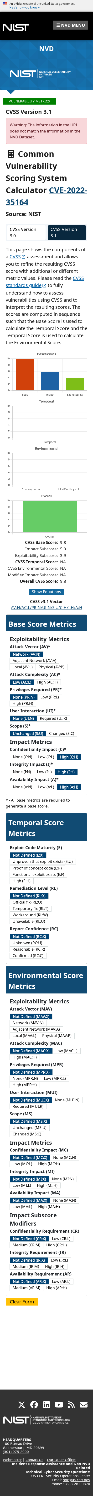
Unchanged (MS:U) (29, 1127)
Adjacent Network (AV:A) (34, 660)
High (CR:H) (56, 1245)
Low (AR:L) (61, 1281)
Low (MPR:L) (55, 1078)
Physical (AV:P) (51, 667)
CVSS (15, 256)
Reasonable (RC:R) (29, 949)
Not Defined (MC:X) (30, 1157)
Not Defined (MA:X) (30, 1200)
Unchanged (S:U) (28, 733)
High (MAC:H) (25, 1057)
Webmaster (12, 1459)
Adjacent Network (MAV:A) (36, 1029)
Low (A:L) (46, 787)
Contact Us (34, 1459)
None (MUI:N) (67, 1100)
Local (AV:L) (23, 667)
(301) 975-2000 (16, 1451)
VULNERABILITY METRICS (29, 101)
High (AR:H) (56, 1287)
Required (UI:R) (53, 718)
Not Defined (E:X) (28, 855)
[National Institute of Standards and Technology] (37, 1422)
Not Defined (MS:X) (30, 1121)
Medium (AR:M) (26, 1287)
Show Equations (46, 591)
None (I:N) (22, 771)
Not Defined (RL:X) (29, 895)
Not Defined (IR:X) (29, 1260)
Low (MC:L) (22, 1163)
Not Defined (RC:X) (29, 936)
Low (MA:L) (22, 1206)
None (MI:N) (63, 1179)
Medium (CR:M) (26, 1245)
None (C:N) (22, 756)
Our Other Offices (61, 1459)
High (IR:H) (54, 1266)
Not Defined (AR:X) (29, 1281)
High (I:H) (66, 771)
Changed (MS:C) (27, 1134)
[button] (70, 25)
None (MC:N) (64, 1157)
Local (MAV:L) (24, 1035)
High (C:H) (69, 756)
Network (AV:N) (26, 654)
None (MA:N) (64, 1200)
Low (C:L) (46, 756)
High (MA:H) (49, 1206)
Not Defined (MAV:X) (31, 1016)
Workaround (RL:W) (30, 915)
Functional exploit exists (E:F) (38, 874)
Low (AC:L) (22, 682)
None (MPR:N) (25, 1078)
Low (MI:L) (22, 1185)
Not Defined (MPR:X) (31, 1072)
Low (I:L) (44, 771)
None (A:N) (22, 787)
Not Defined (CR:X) (29, 1238)
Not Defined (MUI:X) (31, 1100)
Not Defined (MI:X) (29, 1179)
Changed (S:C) (61, 733)
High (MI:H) (47, 1185)
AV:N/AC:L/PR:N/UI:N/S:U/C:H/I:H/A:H (46, 607)
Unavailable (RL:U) (29, 921)
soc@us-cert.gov (76, 1479)
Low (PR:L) (50, 697)
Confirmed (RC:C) (28, 955)
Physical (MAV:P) (57, 1035)
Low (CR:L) (61, 1238)
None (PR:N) (24, 697)
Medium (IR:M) (26, 1266)
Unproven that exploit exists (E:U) (43, 861)
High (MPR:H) (25, 1084)
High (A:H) (69, 787)
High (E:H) (22, 880)
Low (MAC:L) (67, 1050)
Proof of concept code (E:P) (37, 868)
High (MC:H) (49, 1163)
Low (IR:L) (59, 1260)
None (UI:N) (23, 718)
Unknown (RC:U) (27, 942)
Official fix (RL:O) (27, 902)
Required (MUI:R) (28, 1106)
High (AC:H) (47, 682)
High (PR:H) (23, 703)
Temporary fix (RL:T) (30, 908)
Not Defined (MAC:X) (31, 1050)
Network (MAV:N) (28, 1022)
